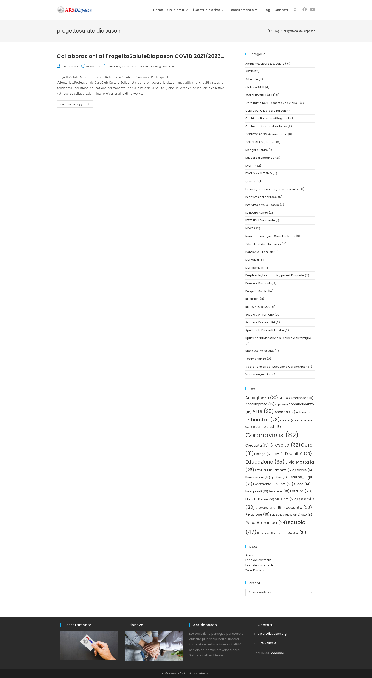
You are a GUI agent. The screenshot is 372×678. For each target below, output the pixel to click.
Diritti (279, 454)
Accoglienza (261, 397)
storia (279, 533)
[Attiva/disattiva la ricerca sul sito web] (295, 10)
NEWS (148, 66)
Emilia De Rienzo (275, 470)
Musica (286, 499)
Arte (263, 411)
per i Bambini (254, 268)
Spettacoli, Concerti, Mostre (264, 330)
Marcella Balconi (259, 499)
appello (281, 404)
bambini (265, 420)
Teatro (295, 532)
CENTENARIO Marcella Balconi (266, 111)
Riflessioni (252, 299)
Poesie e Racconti (258, 283)
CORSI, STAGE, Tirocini (260, 142)
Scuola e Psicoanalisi (260, 322)
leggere (279, 491)
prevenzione (269, 507)
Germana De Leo (273, 484)
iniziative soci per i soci (261, 197)
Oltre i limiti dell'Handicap (263, 244)
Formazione (257, 477)
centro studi (268, 427)
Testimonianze (255, 359)
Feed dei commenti (259, 565)
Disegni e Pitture (256, 150)
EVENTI (249, 166)
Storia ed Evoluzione (259, 351)
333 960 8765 (271, 643)
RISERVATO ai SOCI (258, 307)
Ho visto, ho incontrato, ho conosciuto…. (272, 189)
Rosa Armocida (266, 523)
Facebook (277, 653)
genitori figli (253, 181)
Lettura (301, 491)
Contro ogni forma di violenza (266, 126)
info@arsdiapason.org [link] (270, 633)
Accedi (250, 555)
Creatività (257, 445)
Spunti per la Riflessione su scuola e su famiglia (278, 338)
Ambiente (301, 398)
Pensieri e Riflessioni (259, 252)
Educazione (265, 461)
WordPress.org (256, 570)
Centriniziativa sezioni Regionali (267, 118)
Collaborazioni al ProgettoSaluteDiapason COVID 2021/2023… (140, 56)
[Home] (268, 31)
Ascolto (284, 411)
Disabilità (298, 453)
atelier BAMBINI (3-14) (260, 95)
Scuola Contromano (259, 314)
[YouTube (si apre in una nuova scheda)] (312, 9)
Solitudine (265, 533)
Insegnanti (256, 491)
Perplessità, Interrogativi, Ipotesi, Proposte (274, 275)
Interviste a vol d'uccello (262, 205)
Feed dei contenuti (258, 560)
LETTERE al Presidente (260, 220)
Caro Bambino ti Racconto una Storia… (272, 103)
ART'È (249, 71)
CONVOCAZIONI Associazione (266, 134)
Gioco (302, 484)
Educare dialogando (259, 158)
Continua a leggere (76, 103)
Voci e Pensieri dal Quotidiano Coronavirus (275, 367)
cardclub (287, 420)
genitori (279, 477)
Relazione (257, 514)
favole (305, 470)
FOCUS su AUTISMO (258, 173)
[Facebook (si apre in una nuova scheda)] (304, 9)
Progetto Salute (164, 66)
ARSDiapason (70, 66)
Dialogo (263, 454)
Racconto (297, 507)
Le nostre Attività (256, 213)
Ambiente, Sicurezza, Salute (125, 66)
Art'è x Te (251, 79)
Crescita (285, 445)
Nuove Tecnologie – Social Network (270, 236)
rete (306, 514)
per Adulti (252, 260)
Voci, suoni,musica (258, 374)
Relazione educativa (285, 514)
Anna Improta (259, 404)
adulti (284, 398)
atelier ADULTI (254, 87)
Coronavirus (272, 435)
